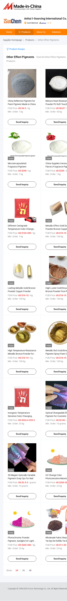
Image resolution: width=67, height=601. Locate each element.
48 (30, 570)
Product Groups (17, 48)
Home (9, 31)
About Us (41, 31)
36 (23, 570)
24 (17, 570)
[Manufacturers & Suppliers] (22, 6)
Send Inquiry (22, 122)
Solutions (56, 31)
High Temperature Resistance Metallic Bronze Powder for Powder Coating (22, 353)
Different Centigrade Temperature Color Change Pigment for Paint (21, 229)
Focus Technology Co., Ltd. (39, 588)
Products (26, 31)
